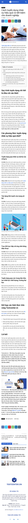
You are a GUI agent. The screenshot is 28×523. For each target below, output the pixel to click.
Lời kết (4, 85)
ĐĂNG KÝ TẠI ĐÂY (16, 410)
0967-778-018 (16, 503)
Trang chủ (3, 5)
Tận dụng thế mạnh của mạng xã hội (13, 77)
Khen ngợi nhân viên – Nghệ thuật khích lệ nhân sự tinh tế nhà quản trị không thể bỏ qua (17, 463)
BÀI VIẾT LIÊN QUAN (6, 443)
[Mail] (17, 519)
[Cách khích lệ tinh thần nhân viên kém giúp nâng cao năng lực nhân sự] (5, 456)
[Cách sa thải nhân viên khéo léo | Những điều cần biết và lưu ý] (5, 449)
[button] (23, 67)
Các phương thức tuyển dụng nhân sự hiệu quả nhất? (14, 73)
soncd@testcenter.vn (18, 509)
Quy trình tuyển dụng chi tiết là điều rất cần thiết (13, 70)
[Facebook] (2, 21)
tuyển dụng (16, 418)
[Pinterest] (9, 21)
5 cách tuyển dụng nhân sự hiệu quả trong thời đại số (21, 437)
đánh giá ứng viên (9, 418)
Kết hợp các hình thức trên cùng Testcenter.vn (14, 83)
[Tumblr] (19, 21)
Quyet (4, 17)
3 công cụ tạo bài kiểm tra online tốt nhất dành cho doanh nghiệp (7, 437)
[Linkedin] (16, 21)
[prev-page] (2, 468)
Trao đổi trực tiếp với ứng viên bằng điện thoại (15, 79)
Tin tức (3, 464)
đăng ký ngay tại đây (9, 372)
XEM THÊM (15, 443)
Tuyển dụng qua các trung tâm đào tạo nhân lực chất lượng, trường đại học (15, 81)
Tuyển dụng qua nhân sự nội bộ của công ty (15, 75)
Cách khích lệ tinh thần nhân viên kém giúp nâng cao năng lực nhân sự (17, 456)
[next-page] (5, 468)
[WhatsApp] (12, 21)
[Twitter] (6, 21)
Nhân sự (3, 7)
